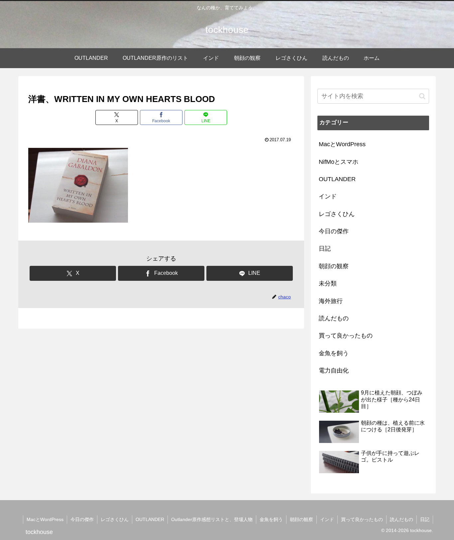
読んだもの (401, 519)
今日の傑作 (82, 519)
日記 (424, 519)
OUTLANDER (150, 519)
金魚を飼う (271, 519)
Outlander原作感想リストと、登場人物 (212, 519)
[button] (422, 96)
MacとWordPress (45, 519)
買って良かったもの (362, 519)
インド (327, 519)
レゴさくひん (115, 519)
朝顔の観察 (301, 519)
